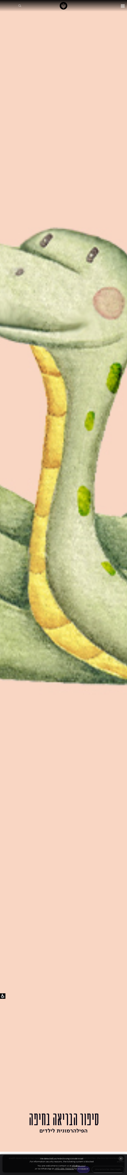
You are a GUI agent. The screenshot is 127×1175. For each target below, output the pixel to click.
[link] (63, 6)
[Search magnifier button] (19, 5)
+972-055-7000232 (64, 1168)
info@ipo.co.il (78, 1165)
